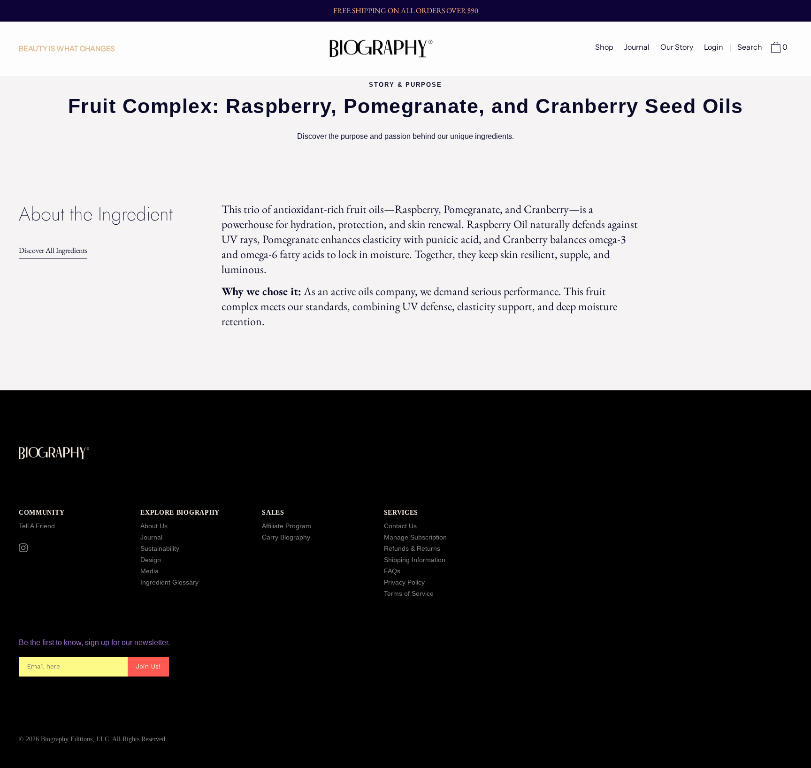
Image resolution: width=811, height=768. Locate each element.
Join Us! (148, 666)
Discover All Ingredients (53, 250)
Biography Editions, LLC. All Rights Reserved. (104, 739)
